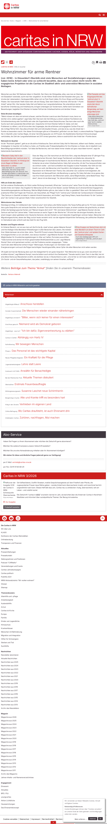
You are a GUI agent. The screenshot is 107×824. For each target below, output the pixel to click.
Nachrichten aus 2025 (9, 662)
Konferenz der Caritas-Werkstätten (14, 536)
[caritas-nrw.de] (53, 6)
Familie (4, 618)
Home (12, 21)
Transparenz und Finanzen (11, 543)
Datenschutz (24, 819)
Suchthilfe (5, 646)
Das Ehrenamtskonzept (10, 808)
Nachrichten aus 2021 (9, 676)
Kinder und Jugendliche (10, 621)
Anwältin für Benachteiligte (35, 370)
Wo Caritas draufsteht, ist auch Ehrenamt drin (44, 410)
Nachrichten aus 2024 (9, 666)
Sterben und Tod (7, 642)
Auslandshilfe (6, 603)
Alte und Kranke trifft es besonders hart (42, 397)
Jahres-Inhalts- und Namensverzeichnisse (17, 777)
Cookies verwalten (10, 819)
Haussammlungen (8, 804)
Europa (4, 614)
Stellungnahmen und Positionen (13, 559)
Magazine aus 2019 (8, 742)
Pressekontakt (6, 555)
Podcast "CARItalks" (9, 563)
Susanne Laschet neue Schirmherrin (42, 390)
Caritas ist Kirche (7, 610)
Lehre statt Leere (31, 364)
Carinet (2, 62)
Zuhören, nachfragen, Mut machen (40, 417)
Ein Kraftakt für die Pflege (38, 357)
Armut (3, 607)
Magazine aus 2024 (8, 724)
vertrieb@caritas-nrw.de (21, 462)
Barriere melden (62, 819)
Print (100, 62)
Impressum (35, 819)
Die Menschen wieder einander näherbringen (48, 310)
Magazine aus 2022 (8, 731)
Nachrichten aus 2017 (9, 690)
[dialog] (84, 810)
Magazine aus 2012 (8, 767)
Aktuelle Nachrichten (9, 658)
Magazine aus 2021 (8, 735)
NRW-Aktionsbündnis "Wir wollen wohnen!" (17, 580)
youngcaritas (6, 797)
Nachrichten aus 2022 (9, 673)
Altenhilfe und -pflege (9, 596)
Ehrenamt (4, 786)
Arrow (53, 822)
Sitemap (4, 587)
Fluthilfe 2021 (6, 577)
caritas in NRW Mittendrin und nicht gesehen (23, 285)
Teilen (11, 62)
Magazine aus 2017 (8, 749)
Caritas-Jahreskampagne (11, 570)
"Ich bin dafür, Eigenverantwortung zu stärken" (48, 330)
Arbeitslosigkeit (7, 600)
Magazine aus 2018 (8, 745)
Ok (100, 819)
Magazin (18, 21)
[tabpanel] (53, 39)
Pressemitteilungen (8, 552)
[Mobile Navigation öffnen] (104, 15)
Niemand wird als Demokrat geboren (40, 324)
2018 (25, 21)
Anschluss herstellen (32, 303)
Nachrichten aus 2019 (9, 683)
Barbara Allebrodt (14, 274)
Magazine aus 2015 (8, 756)
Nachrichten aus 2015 (9, 697)
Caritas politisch (7, 573)
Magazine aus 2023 (8, 728)
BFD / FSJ (5, 793)
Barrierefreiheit (48, 819)
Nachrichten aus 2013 (9, 705)
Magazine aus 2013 (8, 763)
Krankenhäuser (7, 628)
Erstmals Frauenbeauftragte (30, 384)
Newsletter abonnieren (9, 655)
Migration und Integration (10, 635)
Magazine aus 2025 (8, 721)
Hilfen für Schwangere (9, 639)
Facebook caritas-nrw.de (4, 518)
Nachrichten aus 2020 (9, 680)
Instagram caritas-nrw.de (18, 518)
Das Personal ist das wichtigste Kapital (33, 350)
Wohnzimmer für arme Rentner (38, 21)
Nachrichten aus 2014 (9, 701)
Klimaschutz (6, 625)
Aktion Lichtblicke (8, 800)
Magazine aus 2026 (8, 717)
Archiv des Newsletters (10, 708)
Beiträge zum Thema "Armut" (28, 268)
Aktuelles (4, 790)
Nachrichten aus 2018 (9, 687)
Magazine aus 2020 (8, 738)
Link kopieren (93, 62)
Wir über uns (6, 529)
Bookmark (97, 62)
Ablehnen (93, 819)
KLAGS (3, 532)
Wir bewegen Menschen (30, 344)
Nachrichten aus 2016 (9, 694)
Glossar (4, 584)
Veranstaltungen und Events (12, 566)
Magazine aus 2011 (8, 770)
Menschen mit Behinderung (11, 632)
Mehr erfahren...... (81, 819)
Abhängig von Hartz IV (30, 337)
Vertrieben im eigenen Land (35, 404)
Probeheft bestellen (12, 507)
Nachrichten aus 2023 (9, 669)
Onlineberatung (7, 539)
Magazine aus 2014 (8, 760)
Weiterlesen (9, 295)
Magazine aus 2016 (8, 753)
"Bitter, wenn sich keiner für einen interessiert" (47, 317)
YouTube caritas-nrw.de (11, 518)
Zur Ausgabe (10, 502)
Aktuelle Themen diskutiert (38, 377)
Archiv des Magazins (9, 774)
